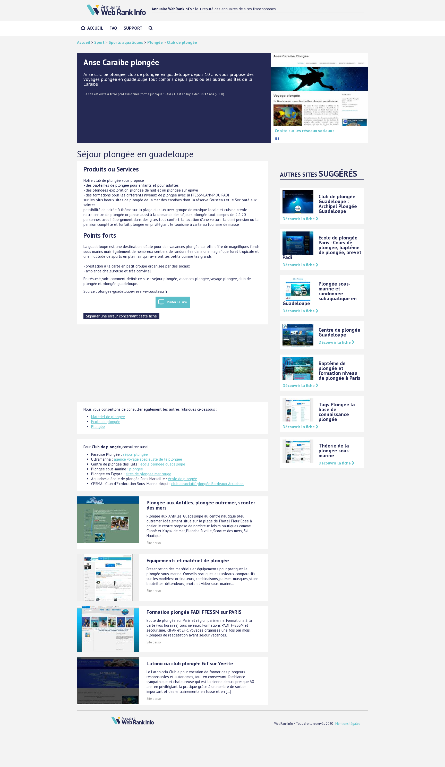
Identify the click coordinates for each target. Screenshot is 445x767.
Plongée (155, 42)
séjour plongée (135, 454)
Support (133, 28)
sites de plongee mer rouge (148, 473)
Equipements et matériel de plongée (188, 560)
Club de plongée (182, 42)
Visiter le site (177, 302)
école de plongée (182, 478)
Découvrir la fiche (299, 218)
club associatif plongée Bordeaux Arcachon (207, 483)
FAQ (113, 28)
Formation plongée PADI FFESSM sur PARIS (194, 612)
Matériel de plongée (108, 416)
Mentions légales (347, 723)
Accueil (95, 28)
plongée (136, 469)
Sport (99, 42)
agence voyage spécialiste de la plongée (148, 459)
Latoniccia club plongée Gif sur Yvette (190, 663)
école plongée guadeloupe (162, 464)
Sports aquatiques (126, 42)
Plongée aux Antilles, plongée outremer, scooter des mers (201, 505)
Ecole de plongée (105, 421)
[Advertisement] (172, 366)
